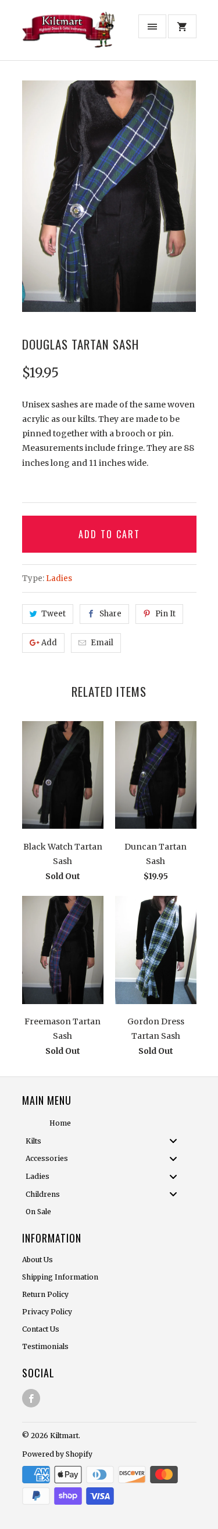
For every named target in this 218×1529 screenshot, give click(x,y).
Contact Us (40, 1329)
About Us (37, 1259)
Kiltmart (64, 1435)
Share (110, 614)
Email (102, 643)
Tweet (53, 614)
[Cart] (182, 26)
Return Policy (45, 1294)
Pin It (165, 614)
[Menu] (152, 26)
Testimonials (45, 1346)
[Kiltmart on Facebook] (31, 1398)
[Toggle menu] (177, 1141)
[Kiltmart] (68, 34)
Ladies (59, 578)
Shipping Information (60, 1277)
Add (49, 643)
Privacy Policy (47, 1311)
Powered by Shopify (57, 1454)
